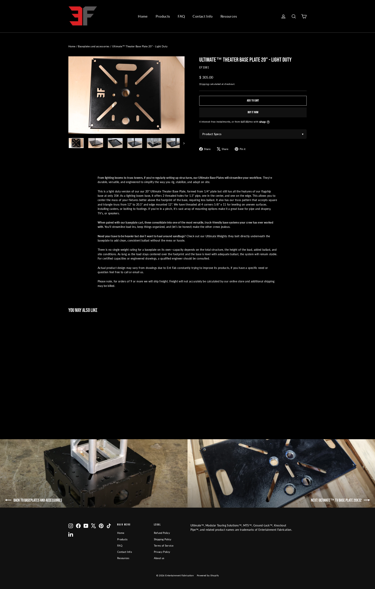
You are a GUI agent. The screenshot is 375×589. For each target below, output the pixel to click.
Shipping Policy (162, 539)
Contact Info (202, 16)
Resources (229, 16)
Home (143, 16)
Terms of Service (164, 545)
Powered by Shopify (208, 575)
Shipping (204, 84)
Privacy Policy (162, 551)
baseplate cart (134, 222)
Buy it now (253, 112)
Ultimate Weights (216, 236)
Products (163, 16)
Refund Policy (162, 532)
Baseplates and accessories (93, 46)
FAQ (181, 16)
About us (159, 558)
